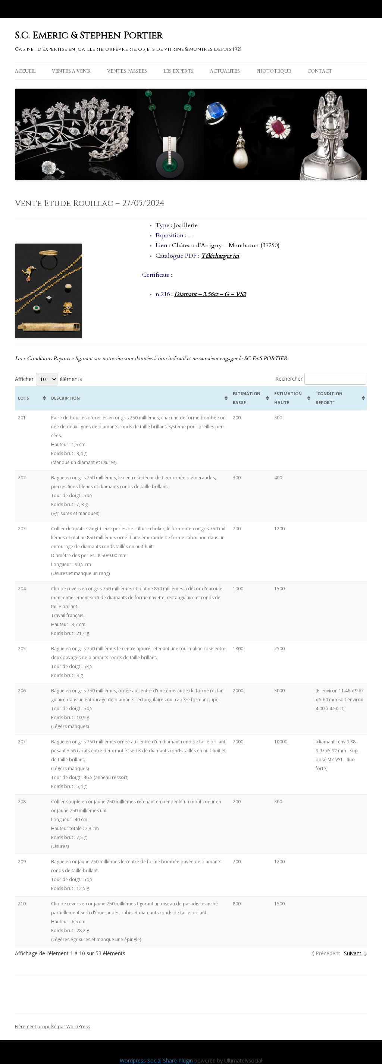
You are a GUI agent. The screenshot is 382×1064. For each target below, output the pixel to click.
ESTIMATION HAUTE (288, 398)
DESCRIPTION (65, 398)
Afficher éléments (48, 378)
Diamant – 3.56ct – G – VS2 (210, 294)
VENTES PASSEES (127, 71)
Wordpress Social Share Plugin (157, 1060)
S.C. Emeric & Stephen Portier (89, 35)
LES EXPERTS (178, 71)
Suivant (352, 953)
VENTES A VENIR (71, 71)
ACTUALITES (225, 71)
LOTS (23, 398)
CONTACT (319, 71)
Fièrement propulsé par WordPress (52, 1026)
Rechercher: (289, 378)
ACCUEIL (25, 71)
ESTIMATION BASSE (246, 398)
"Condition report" (329, 398)
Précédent (328, 953)
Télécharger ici (220, 256)
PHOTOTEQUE (273, 71)
